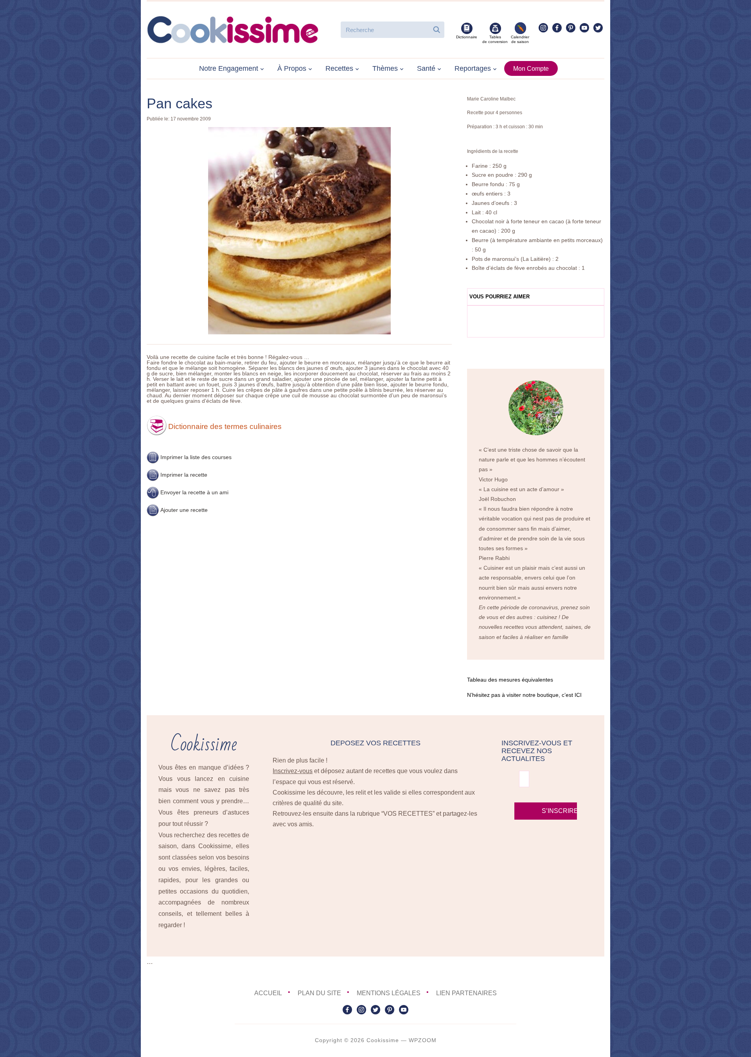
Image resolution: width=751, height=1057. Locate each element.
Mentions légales (388, 993)
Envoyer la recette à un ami (194, 492)
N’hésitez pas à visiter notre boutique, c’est (524, 695)
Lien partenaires (466, 993)
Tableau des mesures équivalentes (510, 680)
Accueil (268, 993)
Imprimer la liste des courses (196, 457)
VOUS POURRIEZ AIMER (499, 297)
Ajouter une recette (184, 510)
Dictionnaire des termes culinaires (225, 426)
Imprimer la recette (183, 475)
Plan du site (319, 993)
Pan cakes (179, 103)
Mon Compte (531, 68)
